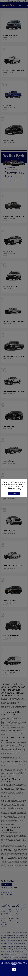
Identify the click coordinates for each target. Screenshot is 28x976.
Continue (14, 493)
